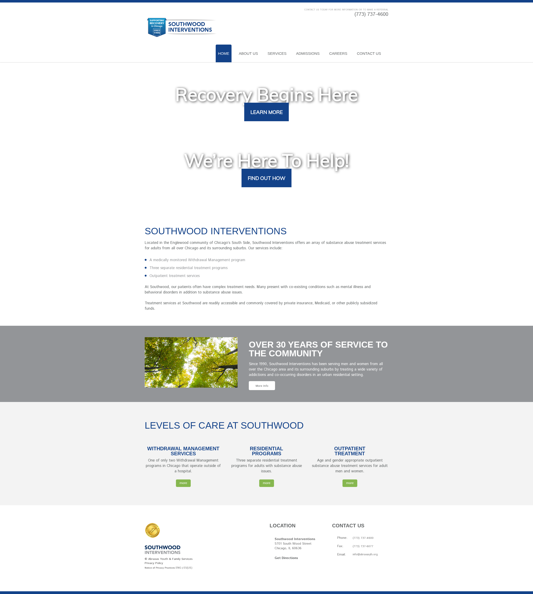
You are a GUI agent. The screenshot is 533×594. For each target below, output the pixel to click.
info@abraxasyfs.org (365, 555)
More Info (262, 386)
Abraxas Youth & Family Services (170, 559)
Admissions (308, 53)
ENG (178, 568)
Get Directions (286, 558)
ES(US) (188, 568)
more (183, 483)
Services (277, 53)
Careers (338, 53)
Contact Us (369, 53)
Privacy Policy (154, 563)
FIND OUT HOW (266, 178)
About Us (248, 53)
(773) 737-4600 (371, 14)
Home (223, 53)
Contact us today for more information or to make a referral (346, 9)
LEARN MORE (266, 112)
